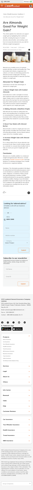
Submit (23, 250)
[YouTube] (19, 322)
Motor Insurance (7, 339)
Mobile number (10, 235)
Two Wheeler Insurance (9, 344)
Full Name (9, 269)
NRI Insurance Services (8, 351)
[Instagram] (8, 322)
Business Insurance (8, 353)
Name (7, 228)
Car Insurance (6, 341)
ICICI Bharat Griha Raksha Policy (11, 360)
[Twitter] (13, 322)
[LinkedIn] (25, 322)
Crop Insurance (6, 356)
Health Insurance (12, 14)
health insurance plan (17, 159)
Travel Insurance (7, 349)
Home (5, 14)
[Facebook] (2, 322)
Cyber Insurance (7, 358)
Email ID (8, 276)
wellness (20, 14)
